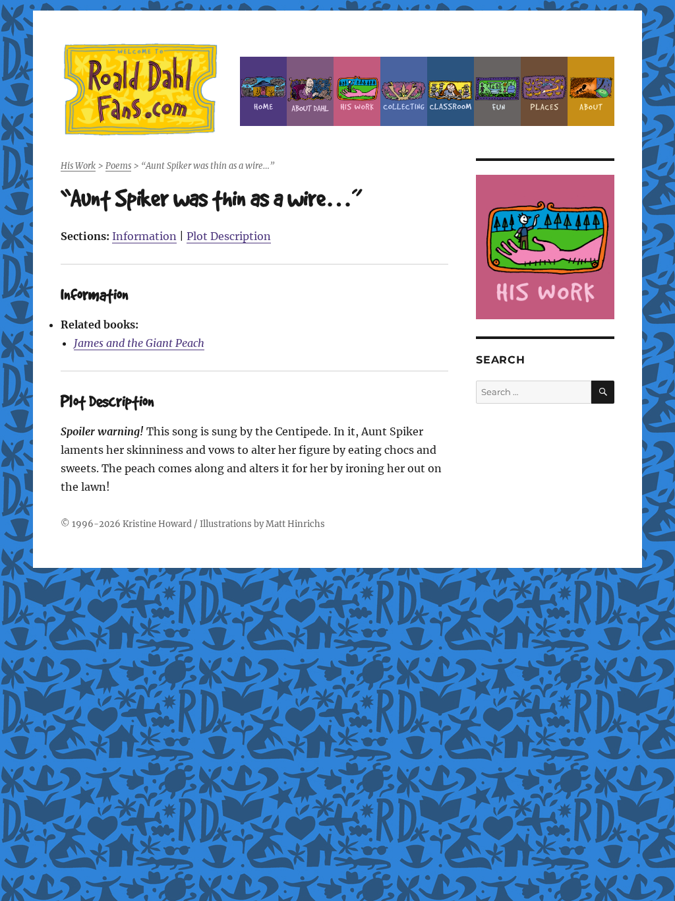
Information (144, 236)
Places (544, 91)
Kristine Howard (157, 524)
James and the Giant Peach (139, 343)
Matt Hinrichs (295, 524)
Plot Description (229, 236)
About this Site (591, 91)
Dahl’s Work (357, 91)
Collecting (403, 91)
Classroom (450, 91)
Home (263, 91)
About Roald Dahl (310, 91)
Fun (497, 91)
